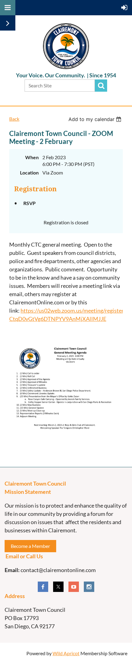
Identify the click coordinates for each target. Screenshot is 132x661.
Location (29, 172)
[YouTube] (73, 587)
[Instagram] (89, 587)
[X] (58, 587)
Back (14, 119)
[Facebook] (43, 587)
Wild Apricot (66, 653)
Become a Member (30, 546)
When (32, 157)
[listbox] (95, 119)
